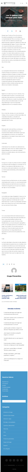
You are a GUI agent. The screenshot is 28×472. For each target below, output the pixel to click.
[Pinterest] (16, 31)
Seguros (5, 445)
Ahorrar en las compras (8, 415)
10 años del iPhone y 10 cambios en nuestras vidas (7, 297)
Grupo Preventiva (11, 20)
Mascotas (5, 428)
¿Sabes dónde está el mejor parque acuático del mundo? (20, 297)
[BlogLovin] (21, 460)
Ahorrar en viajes (7, 418)
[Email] (20, 31)
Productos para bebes (8, 438)
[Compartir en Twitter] (12, 31)
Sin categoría (6, 448)
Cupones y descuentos (8, 425)
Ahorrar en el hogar (8, 412)
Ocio (4, 432)
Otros (4, 435)
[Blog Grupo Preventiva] (9, 3)
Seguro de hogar (7, 442)
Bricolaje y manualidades (9, 422)
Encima (14, 469)
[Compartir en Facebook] (8, 31)
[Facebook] (6, 460)
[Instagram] (14, 460)
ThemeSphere (11, 465)
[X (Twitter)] (10, 460)
